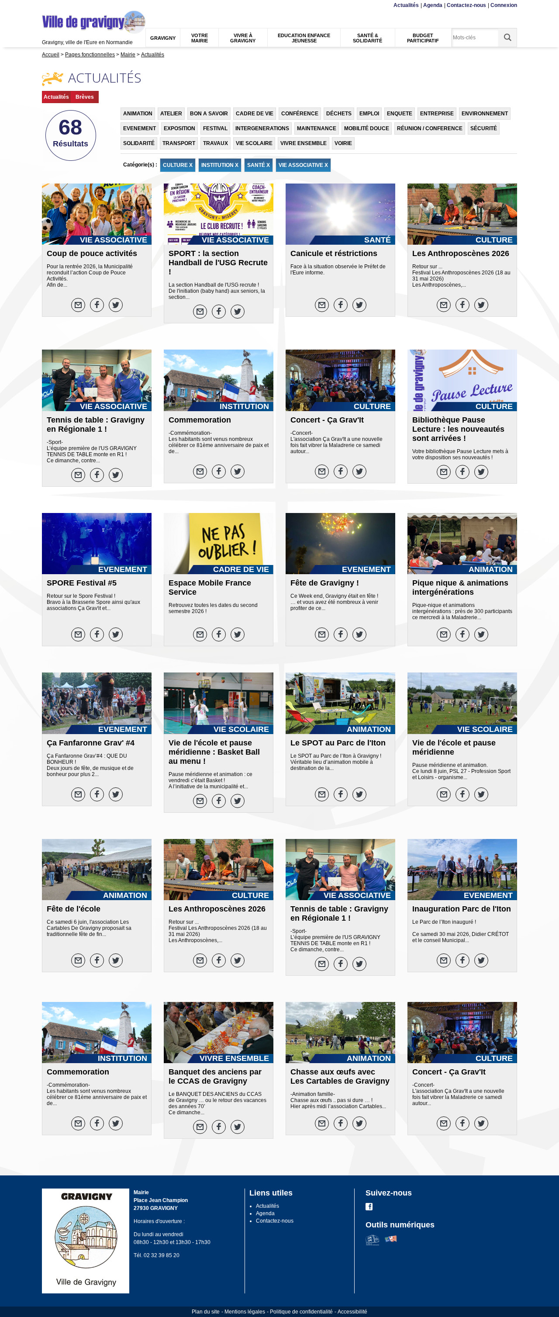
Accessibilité (352, 1312)
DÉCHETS (339, 114)
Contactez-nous (466, 5)
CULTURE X (178, 165)
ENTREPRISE (437, 114)
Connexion (503, 5)
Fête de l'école (73, 909)
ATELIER (171, 114)
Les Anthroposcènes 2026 (460, 253)
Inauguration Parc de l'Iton (461, 909)
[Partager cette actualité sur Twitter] (116, 305)
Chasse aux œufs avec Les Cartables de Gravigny (340, 1076)
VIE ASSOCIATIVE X (303, 165)
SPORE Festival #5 (82, 583)
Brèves (85, 97)
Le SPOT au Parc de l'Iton (338, 742)
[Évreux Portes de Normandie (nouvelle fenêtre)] (372, 1244)
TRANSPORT (178, 143)
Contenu (63, 5)
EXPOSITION (179, 128)
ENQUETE (399, 114)
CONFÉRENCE (299, 114)
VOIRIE (343, 143)
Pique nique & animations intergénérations (460, 587)
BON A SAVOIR (209, 114)
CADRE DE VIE (254, 114)
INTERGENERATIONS (262, 128)
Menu (47, 5)
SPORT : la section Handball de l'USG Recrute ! (218, 262)
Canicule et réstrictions (333, 253)
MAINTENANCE (316, 128)
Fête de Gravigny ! (324, 583)
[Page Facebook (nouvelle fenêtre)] (369, 1209)
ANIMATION (137, 114)
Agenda (432, 5)
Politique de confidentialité (301, 1312)
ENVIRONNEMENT (485, 114)
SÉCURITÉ (483, 128)
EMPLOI (369, 114)
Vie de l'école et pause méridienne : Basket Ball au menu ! (214, 752)
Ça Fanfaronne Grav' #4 (91, 742)
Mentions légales (244, 1312)
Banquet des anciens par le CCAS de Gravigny (215, 1076)
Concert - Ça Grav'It (327, 420)
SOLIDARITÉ (139, 143)
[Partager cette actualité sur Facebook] (97, 305)
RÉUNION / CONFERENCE (429, 128)
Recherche (84, 5)
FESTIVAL (215, 128)
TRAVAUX (215, 143)
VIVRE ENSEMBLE (303, 143)
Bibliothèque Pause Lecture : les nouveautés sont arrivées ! (458, 429)
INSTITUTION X (219, 165)
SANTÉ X (258, 165)
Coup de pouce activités (92, 253)
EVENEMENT (139, 128)
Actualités (406, 5)
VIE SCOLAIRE (254, 143)
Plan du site (206, 1312)
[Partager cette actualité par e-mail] (78, 305)
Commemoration (200, 420)
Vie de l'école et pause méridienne (454, 747)
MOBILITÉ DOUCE (366, 128)
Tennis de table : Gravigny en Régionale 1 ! (96, 424)
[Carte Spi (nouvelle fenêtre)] (391, 1244)
